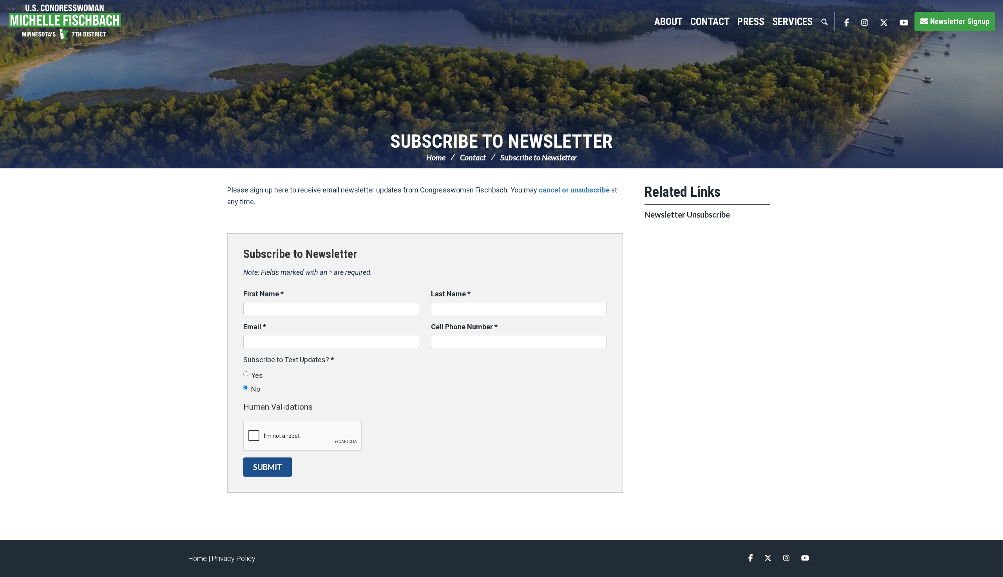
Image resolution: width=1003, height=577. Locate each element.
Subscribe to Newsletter (501, 141)
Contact (473, 157)
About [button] (668, 21)
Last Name (451, 294)
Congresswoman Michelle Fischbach (72, 22)
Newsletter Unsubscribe (687, 214)
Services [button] (792, 21)
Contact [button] (710, 21)
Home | (200, 558)
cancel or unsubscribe (574, 190)
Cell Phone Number (464, 327)
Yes (257, 375)
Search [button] (824, 21)
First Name (263, 294)
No (255, 389)
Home (435, 157)
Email (254, 327)
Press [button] (750, 21)
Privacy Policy (233, 558)
